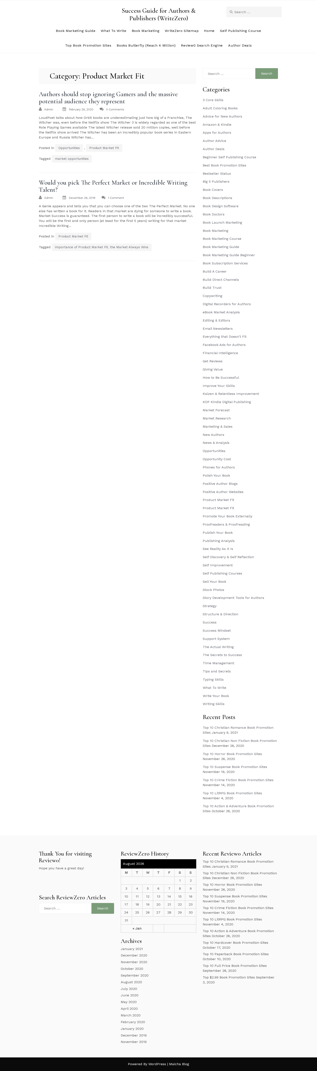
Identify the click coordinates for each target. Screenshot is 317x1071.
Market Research (217, 418)
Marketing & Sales (217, 426)
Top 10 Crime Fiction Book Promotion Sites (238, 780)
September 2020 (135, 975)
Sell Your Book (214, 581)
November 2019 (134, 1042)
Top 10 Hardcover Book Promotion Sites (235, 943)
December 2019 (134, 1035)
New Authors (213, 435)
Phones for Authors (219, 467)
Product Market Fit (104, 148)
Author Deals (240, 45)
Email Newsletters (218, 329)
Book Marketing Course (222, 239)
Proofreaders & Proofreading (226, 524)
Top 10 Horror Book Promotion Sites (232, 754)
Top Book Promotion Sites (88, 45)
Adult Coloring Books (220, 108)
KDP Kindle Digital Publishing (227, 402)
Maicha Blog (179, 1064)
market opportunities (72, 159)
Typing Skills (213, 679)
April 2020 (129, 1009)
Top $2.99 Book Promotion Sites (229, 977)
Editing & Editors (216, 320)
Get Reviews (213, 361)
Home (209, 31)
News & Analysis (216, 443)
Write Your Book (216, 696)
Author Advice (214, 141)
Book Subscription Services (225, 263)
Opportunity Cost (217, 459)
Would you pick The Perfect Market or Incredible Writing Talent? (113, 186)
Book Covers (213, 190)
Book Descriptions (217, 198)
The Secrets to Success (222, 655)
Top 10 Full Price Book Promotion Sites (235, 966)
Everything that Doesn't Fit (224, 336)
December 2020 (134, 955)
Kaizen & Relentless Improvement (231, 394)
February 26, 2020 (81, 109)
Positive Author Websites (223, 492)
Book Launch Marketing (222, 222)
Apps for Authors (217, 132)
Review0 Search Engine (202, 45)
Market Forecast (216, 410)
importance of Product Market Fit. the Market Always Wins (101, 247)
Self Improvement (218, 565)
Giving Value (213, 369)
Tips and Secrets (217, 671)
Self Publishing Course (240, 31)
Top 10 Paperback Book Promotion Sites (236, 954)
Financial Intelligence (220, 353)
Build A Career (215, 271)
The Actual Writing (218, 647)
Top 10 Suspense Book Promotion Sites (235, 767)
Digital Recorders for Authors (227, 304)
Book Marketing (146, 31)
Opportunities (69, 148)
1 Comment (116, 197)
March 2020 (131, 1015)
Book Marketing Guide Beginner (229, 255)
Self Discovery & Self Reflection (228, 557)
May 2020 (129, 1002)
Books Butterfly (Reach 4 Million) (146, 45)
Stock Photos (213, 590)
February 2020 (133, 1022)
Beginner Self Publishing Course (229, 157)
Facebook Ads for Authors (224, 345)
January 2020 (132, 1029)
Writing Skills (213, 704)
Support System (216, 639)
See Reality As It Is (218, 549)
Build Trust (212, 288)
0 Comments (115, 109)
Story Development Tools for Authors (233, 598)
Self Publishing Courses (222, 573)
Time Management (218, 663)
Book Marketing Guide (75, 31)
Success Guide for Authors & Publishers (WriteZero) (159, 14)
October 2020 (132, 969)
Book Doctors (213, 214)
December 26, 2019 (82, 197)
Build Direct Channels (221, 280)
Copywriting (212, 296)
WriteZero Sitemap (182, 31)
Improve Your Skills (219, 386)
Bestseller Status (217, 173)
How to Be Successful (221, 377)
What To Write (113, 31)
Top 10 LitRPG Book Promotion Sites (232, 793)
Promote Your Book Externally (227, 516)
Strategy (210, 606)
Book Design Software (221, 206)
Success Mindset (217, 630)
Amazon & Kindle (217, 124)
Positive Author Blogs (220, 484)
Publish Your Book (218, 533)
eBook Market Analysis (221, 312)
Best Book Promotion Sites (224, 165)
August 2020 (131, 982)
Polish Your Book (216, 475)
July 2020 (129, 989)
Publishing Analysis (219, 541)
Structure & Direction (220, 614)
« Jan (137, 928)
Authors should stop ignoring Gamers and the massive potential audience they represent (108, 97)
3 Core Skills (213, 100)
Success (210, 622)
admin (48, 109)
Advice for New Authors (222, 116)
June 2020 (129, 995)
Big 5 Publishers (216, 181)
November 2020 (134, 962)
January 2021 (132, 949)
